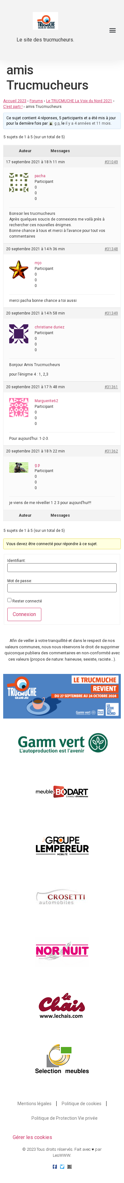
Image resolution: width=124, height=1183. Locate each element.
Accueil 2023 (14, 101)
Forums (36, 101)
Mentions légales (34, 1103)
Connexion (24, 614)
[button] (112, 30)
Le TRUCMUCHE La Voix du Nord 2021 (79, 101)
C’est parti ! (13, 106)
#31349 (111, 313)
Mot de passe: (19, 581)
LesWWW (61, 1155)
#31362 (111, 451)
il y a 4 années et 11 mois (88, 123)
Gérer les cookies (32, 1137)
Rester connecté (27, 601)
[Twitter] (62, 1167)
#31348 (111, 249)
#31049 (111, 162)
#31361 (111, 387)
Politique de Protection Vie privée (64, 1118)
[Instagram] (69, 1167)
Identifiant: (16, 561)
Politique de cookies (81, 1103)
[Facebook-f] (55, 1167)
